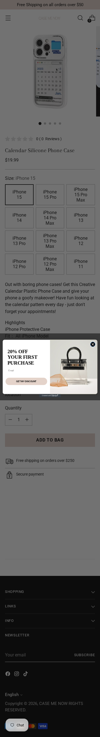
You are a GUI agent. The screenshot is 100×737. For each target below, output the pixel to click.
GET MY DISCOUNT (26, 381)
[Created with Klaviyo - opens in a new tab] (50, 395)
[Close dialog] (92, 344)
